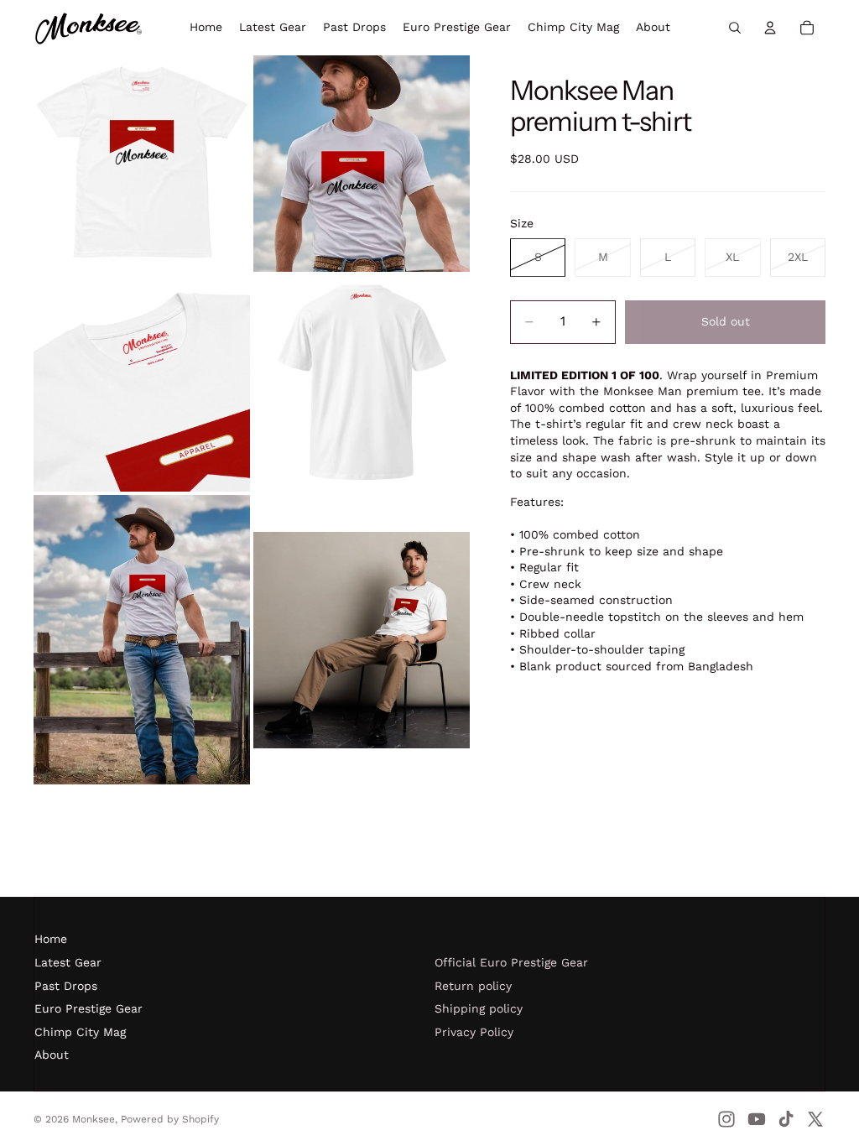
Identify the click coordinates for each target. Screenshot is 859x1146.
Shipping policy (479, 1008)
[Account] (770, 27)
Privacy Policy (474, 1032)
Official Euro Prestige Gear (511, 962)
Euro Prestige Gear (88, 1008)
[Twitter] (815, 1119)
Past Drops (65, 985)
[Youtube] (757, 1119)
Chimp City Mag (80, 1032)
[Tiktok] (786, 1119)
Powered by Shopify (170, 1119)
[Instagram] (726, 1119)
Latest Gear (68, 962)
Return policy (473, 985)
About (51, 1054)
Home (50, 938)
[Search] (734, 27)
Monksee (93, 1119)
